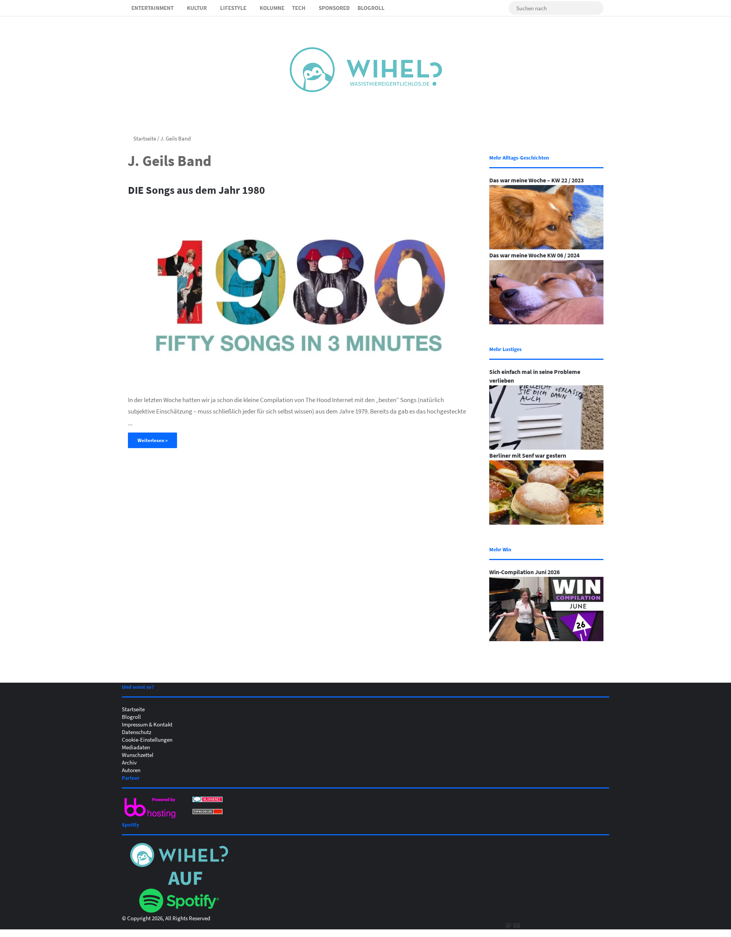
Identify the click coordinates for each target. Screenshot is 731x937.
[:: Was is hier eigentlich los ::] (366, 70)
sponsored (334, 7)
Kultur (197, 7)
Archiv (129, 762)
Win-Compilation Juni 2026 (524, 572)
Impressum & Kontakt (147, 724)
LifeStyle (233, 7)
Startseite (144, 138)
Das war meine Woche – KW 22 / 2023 (536, 180)
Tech (298, 7)
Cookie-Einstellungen (147, 739)
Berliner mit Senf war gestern (527, 455)
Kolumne (272, 7)
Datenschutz (136, 732)
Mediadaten (136, 747)
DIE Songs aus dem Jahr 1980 (196, 189)
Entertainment (152, 7)
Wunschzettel (137, 754)
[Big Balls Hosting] (150, 818)
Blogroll (371, 7)
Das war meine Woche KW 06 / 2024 (534, 255)
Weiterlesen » (152, 440)
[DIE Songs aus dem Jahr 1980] (299, 294)
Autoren (131, 770)
